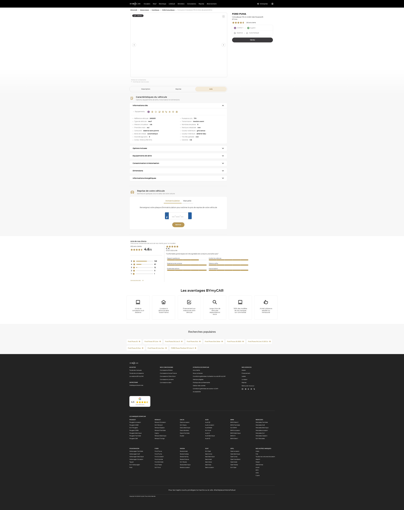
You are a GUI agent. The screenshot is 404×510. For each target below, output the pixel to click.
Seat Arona (208, 454)
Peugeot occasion (135, 422)
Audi (207, 419)
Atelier (244, 370)
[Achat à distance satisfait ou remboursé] (266, 308)
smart (257, 467)
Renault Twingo (160, 438)
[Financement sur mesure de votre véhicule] (189, 308)
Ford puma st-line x (172, 341)
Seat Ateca (208, 462)
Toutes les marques (135, 370)
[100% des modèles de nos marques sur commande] (240, 308)
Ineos (257, 451)
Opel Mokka (234, 464)
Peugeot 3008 (133, 430)
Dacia (182, 419)
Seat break (208, 459)
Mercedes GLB (260, 425)
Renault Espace (159, 427)
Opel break (233, 462)
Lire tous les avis (135, 280)
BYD (257, 470)
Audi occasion (209, 425)
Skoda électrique (185, 464)
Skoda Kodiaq (184, 454)
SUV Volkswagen (134, 464)
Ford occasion (159, 456)
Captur (157, 433)
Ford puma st (133, 341)
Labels (244, 376)
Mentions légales (198, 379)
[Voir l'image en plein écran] (223, 16)
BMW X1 (232, 435)
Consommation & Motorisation (146, 163)
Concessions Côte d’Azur (168, 376)
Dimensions (138, 171)
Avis (210, 89)
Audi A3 (207, 438)
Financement (246, 373)
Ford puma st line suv (156, 348)
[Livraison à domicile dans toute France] (163, 308)
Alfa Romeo (259, 464)
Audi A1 (207, 433)
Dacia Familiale (184, 433)
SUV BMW (233, 427)
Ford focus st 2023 (234, 341)
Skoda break (184, 451)
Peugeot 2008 (133, 425)
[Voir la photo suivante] (223, 45)
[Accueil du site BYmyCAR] (135, 4)
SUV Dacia (183, 425)
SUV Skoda (183, 462)
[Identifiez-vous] (272, 4)
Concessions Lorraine (166, 379)
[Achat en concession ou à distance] (138, 308)
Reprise (178, 89)
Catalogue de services (136, 385)
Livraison (244, 379)
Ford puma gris (192, 341)
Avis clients (196, 370)
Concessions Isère (165, 382)
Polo (130, 467)
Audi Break (208, 427)
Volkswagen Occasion (136, 459)
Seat (207, 448)
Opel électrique (235, 454)
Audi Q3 (207, 422)
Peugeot (132, 419)
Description (145, 89)
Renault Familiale (160, 430)
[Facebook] (248, 389)
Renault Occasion (160, 422)
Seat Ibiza (208, 464)
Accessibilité (197, 391)
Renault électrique (160, 435)
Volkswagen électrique (136, 456)
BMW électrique (235, 433)
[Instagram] (251, 389)
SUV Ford (158, 467)
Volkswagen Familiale (136, 451)
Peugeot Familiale (135, 435)
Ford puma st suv (134, 348)
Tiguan (131, 462)
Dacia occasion (184, 422)
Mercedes (259, 419)
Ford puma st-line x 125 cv (258, 341)
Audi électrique (210, 435)
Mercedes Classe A (261, 435)
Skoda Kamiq (184, 456)
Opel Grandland (235, 459)
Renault (158, 419)
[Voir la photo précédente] (134, 45)
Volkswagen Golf (134, 454)
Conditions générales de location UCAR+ (206, 388)
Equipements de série (142, 156)
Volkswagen (134, 448)
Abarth (258, 459)
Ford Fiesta (158, 464)
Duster (182, 435)
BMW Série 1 (234, 438)
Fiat (257, 454)
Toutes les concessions (136, 373)
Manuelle (187, 201)
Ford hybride (159, 459)
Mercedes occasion (262, 430)
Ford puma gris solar (212, 341)
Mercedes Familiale (262, 422)
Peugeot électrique (135, 433)
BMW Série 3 (234, 422)
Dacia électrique (185, 427)
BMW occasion (235, 430)
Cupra (258, 475)
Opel (232, 448)
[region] (178, 45)
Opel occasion (234, 451)
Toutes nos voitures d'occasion (265, 456)
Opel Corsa (233, 456)
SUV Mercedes (260, 438)
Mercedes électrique (262, 427)
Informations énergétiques (144, 178)
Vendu (252, 40)
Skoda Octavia (184, 459)
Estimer (178, 224)
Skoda (182, 448)
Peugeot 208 (133, 438)
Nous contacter (198, 373)
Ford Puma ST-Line (151, 341)
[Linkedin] (242, 389)
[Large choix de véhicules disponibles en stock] (214, 308)
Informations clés (140, 105)
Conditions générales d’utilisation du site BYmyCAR (209, 376)
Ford (157, 448)
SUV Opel (233, 467)
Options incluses (140, 148)
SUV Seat (208, 451)
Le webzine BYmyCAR (136, 376)
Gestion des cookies (199, 385)
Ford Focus (158, 451)
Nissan (258, 462)
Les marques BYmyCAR (137, 416)
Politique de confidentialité (201, 382)
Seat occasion (209, 467)
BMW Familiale (235, 425)
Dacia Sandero (184, 430)
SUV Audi (208, 430)
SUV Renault (159, 425)
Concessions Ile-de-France (168, 373)
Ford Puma (158, 454)
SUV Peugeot (133, 427)
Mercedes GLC (260, 433)
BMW (232, 419)
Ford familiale (159, 462)
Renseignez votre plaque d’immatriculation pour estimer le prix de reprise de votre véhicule (178, 207)
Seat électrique (210, 456)
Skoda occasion (185, 467)
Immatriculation (172, 201)
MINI (257, 472)
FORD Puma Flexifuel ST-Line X (182, 348)
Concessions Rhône (166, 370)
